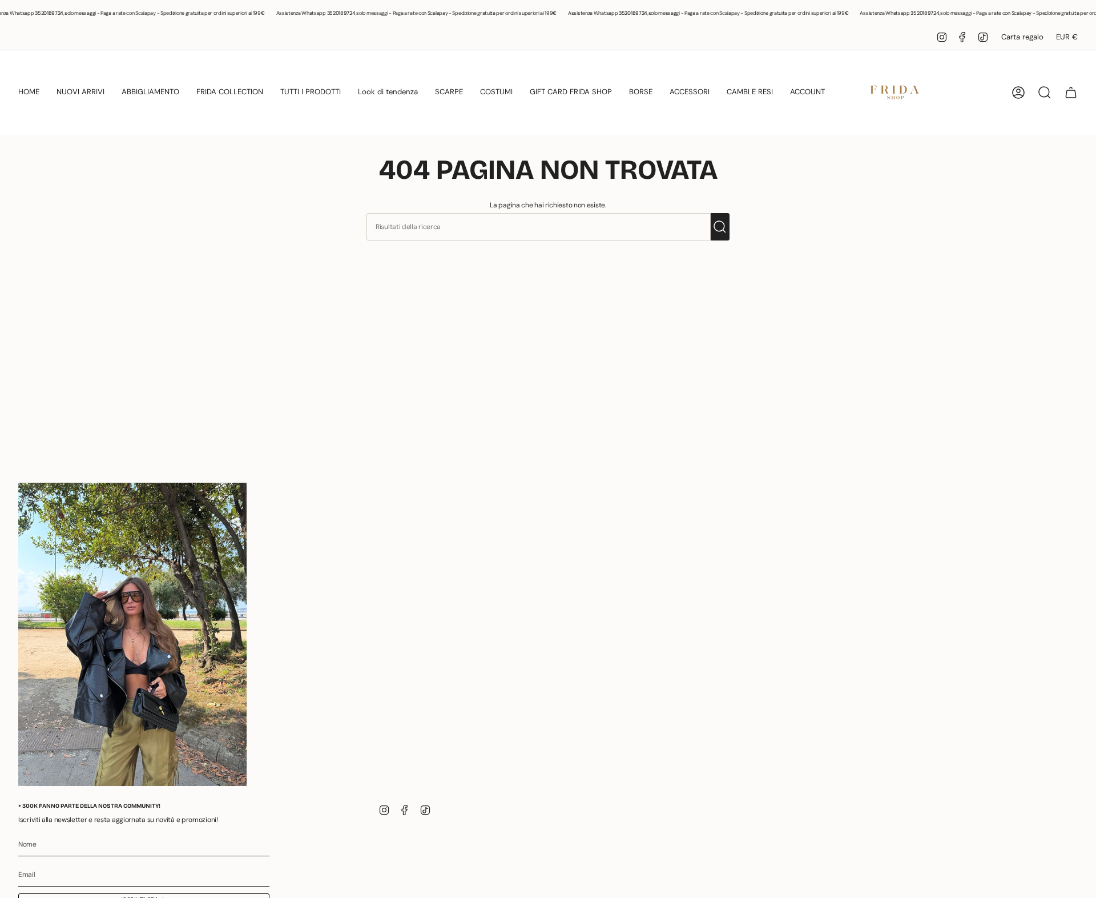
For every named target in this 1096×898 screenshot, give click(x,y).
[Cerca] (720, 226)
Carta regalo (1022, 37)
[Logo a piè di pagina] (132, 634)
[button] (29, 92)
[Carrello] (1071, 92)
